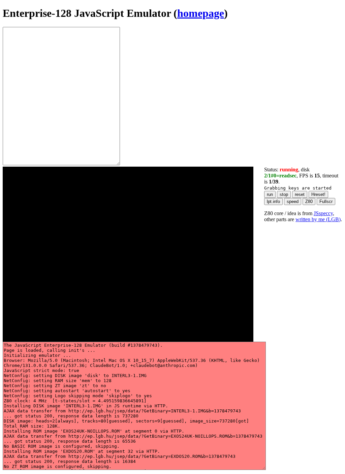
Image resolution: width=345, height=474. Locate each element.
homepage (200, 13)
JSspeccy (323, 213)
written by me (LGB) (318, 219)
